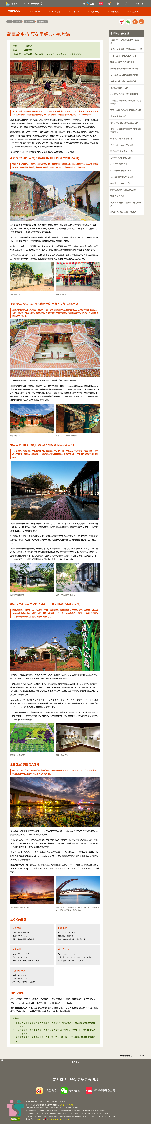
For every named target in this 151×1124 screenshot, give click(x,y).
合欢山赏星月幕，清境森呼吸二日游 (126, 49)
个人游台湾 (50, 1090)
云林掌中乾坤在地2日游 (120, 157)
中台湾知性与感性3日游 (120, 170)
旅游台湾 (75, 11)
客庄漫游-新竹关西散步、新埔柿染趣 (125, 204)
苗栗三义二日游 (117, 196)
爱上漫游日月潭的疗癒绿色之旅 (124, 74)
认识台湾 (56, 11)
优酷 (90, 3)
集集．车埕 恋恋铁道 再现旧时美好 (125, 109)
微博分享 (122, 22)
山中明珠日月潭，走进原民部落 (124, 94)
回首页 (17, 21)
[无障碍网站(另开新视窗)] (15, 1119)
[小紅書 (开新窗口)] (101, 3)
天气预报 (35, 3)
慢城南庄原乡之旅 (118, 116)
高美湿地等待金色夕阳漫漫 (122, 62)
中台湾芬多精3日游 (118, 164)
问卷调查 (63, 1101)
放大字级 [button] (135, 22)
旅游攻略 (115, 11)
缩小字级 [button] (142, 22)
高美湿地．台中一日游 (120, 183)
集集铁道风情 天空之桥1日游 (123, 189)
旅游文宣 (134, 11)
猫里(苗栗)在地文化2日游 (121, 151)
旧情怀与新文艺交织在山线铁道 (124, 68)
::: (84, 3)
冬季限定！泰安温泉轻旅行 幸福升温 (125, 41)
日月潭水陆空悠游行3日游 (121, 176)
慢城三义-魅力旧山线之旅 (121, 138)
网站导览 (117, 3)
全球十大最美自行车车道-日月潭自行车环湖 (125, 130)
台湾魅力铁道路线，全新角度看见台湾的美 (126, 102)
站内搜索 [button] (126, 3)
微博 (109, 3)
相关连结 (54, 1101)
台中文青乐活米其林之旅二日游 (124, 122)
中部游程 (42, 21)
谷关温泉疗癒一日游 (119, 87)
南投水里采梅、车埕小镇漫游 (123, 211)
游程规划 (95, 11)
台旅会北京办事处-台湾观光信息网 (13, 11)
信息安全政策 (44, 1101)
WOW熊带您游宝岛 (104, 1090)
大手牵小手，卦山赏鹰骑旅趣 (123, 81)
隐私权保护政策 (31, 1101)
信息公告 (36, 11)
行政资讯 (139, 3)
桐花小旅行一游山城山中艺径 (123, 55)
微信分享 (128, 22)
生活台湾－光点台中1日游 (121, 144)
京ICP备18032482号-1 (67, 1105)
